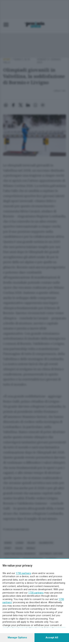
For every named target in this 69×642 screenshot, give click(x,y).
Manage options (17, 637)
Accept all (52, 637)
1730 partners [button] (23, 573)
